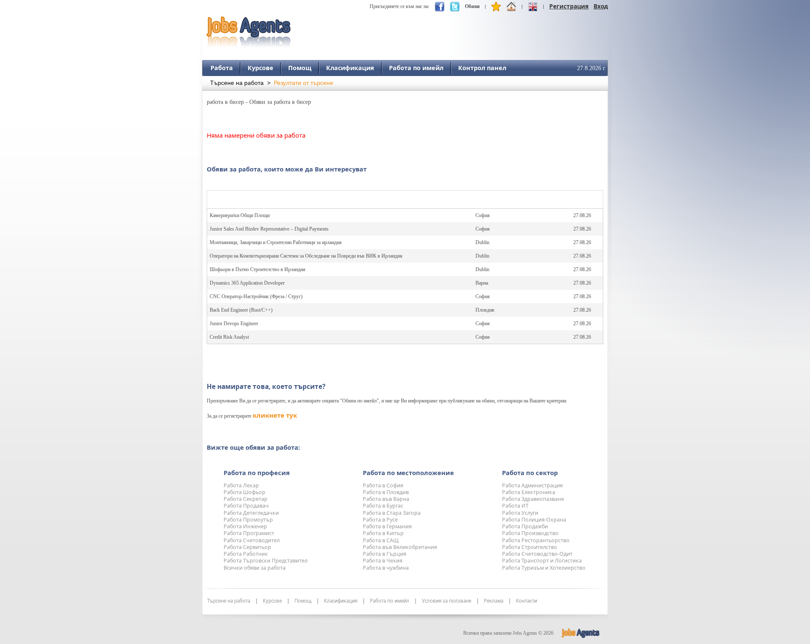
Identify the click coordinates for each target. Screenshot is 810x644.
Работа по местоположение (408, 472)
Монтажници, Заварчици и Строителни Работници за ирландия (276, 242)
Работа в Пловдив (386, 492)
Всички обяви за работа (255, 567)
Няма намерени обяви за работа (256, 135)
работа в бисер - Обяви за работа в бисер (259, 102)
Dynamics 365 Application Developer (247, 283)
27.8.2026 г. (591, 68)
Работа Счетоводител (252, 540)
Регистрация (569, 6)
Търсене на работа (237, 83)
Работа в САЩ (381, 540)
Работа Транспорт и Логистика (542, 560)
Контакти (526, 601)
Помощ (299, 67)
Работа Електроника (528, 492)
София (482, 215)
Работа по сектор (530, 472)
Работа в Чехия (382, 560)
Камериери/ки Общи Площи (240, 215)
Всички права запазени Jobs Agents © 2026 (508, 633)
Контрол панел (482, 67)
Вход (601, 6)
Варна (481, 283)
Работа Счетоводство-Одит (537, 553)
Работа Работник (246, 553)
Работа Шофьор (244, 492)
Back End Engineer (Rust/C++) (241, 310)
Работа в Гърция (384, 553)
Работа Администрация (532, 485)
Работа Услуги (520, 512)
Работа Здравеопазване (533, 499)
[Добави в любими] (496, 8)
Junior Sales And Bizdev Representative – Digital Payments (269, 229)
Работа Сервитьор (247, 547)
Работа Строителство (529, 547)
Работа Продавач (246, 505)
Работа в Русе (380, 519)
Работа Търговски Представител (266, 560)
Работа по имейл (416, 67)
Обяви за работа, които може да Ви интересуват (287, 169)
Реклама (493, 601)
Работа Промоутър (248, 519)
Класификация (350, 67)
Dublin (482, 242)
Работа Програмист (249, 533)
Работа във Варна (386, 499)
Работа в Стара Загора (392, 512)
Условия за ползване (446, 601)
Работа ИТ (515, 505)
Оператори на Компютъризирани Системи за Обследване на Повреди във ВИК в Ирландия (306, 256)
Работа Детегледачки (251, 512)
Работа (222, 67)
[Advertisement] (454, 28)
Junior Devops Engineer (234, 323)
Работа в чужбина (386, 567)
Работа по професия (257, 472)
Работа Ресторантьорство (536, 540)
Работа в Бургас (383, 505)
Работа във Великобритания (400, 547)
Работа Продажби (525, 526)
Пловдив (484, 310)
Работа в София (383, 485)
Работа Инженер (245, 526)
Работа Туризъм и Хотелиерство (544, 567)
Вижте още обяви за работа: (253, 447)
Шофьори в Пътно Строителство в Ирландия (257, 269)
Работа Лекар (241, 485)
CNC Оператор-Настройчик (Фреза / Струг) (256, 296)
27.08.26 (582, 215)
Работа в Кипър (383, 533)
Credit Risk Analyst (229, 337)
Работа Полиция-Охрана (534, 519)
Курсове (260, 67)
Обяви (472, 6)
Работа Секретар (245, 499)
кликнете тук (275, 415)
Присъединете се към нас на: (399, 6)
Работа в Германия (387, 526)
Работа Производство (530, 533)
